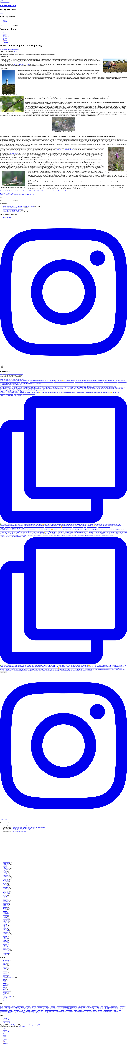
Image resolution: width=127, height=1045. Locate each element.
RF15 (116, 1010)
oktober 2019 (6, 879)
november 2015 (6, 913)
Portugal (5, 988)
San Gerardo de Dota (35, 1011)
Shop (4, 39)
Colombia (5, 967)
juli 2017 (5, 907)
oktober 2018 (6, 891)
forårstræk (113, 1007)
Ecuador (5, 972)
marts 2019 (5, 884)
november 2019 (6, 877)
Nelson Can (120, 1008)
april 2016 (5, 912)
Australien (53, 1006)
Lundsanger (26, 190)
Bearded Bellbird (96, 1006)
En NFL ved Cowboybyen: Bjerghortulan (12, 207)
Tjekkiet (5, 995)
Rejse (4, 35)
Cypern (4, 969)
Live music (98, 1008)
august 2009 (6, 942)
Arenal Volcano (21, 1006)
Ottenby (39, 190)
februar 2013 (6, 930)
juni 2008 (5, 954)
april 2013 (5, 928)
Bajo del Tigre (82, 1006)
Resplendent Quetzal (109, 1010)
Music (110, 1008)
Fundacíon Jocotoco (12, 1008)
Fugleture (5, 38)
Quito (81, 1010)
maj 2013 (5, 927)
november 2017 (6, 903)
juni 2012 (5, 936)
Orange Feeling (17, 1010)
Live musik (105, 1008)
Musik (4, 980)
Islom (62, 1008)
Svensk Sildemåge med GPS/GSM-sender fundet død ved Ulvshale (18, 206)
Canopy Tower (45, 1007)
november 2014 (6, 920)
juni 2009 (5, 944)
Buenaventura (24, 1007)
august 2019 (6, 881)
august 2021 (6, 875)
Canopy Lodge (38, 1007)
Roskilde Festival (20, 1011)
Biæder (12, 190)
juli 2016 (5, 909)
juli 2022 (5, 871)
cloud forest (65, 1007)
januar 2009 (5, 949)
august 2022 (6, 870)
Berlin (103, 1006)
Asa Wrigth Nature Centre (44, 1006)
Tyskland (5, 997)
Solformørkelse (6, 991)
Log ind (5, 1018)
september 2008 (6, 952)
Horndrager (48, 1008)
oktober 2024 (6, 863)
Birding (4, 34)
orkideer (35, 190)
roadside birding (12, 1011)
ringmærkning (3, 1011)
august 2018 (6, 893)
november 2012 (6, 934)
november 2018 (6, 889)
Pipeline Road (69, 1010)
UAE (4, 999)
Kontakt (5, 21)
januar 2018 (5, 901)
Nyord (11, 1010)
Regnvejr (100, 1010)
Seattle (42, 1011)
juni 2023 (5, 866)
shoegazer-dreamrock (50, 1011)
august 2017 (6, 905)
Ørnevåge (45, 1012)
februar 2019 (6, 885)
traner (111, 1011)
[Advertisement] (44, 846)
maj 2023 (5, 867)
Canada (4, 965)
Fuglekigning (3, 1008)
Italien (4, 976)
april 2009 (5, 946)
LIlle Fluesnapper (19, 190)
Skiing (65, 1011)
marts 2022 (5, 874)
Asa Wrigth (35, 1006)
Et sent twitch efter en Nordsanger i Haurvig (13, 209)
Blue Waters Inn (16, 1007)
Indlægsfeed (6, 1019)
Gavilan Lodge (21, 1008)
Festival (107, 1007)
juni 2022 (5, 872)
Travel (116, 1011)
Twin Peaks (13, 1012)
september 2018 (6, 892)
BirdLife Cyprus (115, 1006)
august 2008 (6, 953)
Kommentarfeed (6, 1021)
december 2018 (6, 888)
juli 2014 (5, 923)
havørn (33, 1008)
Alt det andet (6, 36)
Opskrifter (5, 984)
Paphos (63, 1010)
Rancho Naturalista (88, 1010)
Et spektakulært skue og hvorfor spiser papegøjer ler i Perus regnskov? (29, 825)
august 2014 (6, 921)
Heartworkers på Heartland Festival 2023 (12, 211)
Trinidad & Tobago (7, 996)
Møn (4, 981)
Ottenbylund (61, 190)
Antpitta (14, 1006)
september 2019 (6, 880)
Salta (28, 1011)
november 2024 (6, 862)
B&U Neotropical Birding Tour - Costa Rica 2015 (67, 1006)
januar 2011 (5, 941)
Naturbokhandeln (14, 153)
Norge (4, 983)
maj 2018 (5, 897)
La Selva (79, 1008)
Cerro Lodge (58, 1007)
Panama (5, 985)
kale (66, 1008)
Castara (52, 1007)
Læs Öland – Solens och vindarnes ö (65, 149)
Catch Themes (22, 1026)
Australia (5, 963)
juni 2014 (5, 924)
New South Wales (4, 1010)
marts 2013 (5, 929)
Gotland (28, 1008)
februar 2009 (6, 948)
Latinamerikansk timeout (8, 977)
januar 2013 (5, 932)
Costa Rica (5, 968)
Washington (34, 1012)
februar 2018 (6, 900)
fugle (118, 1007)
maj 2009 (5, 945)
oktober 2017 (6, 904)
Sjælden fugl (59, 1011)
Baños (89, 1006)
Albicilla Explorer (8, 5)
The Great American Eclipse (92, 1011)
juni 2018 (5, 896)
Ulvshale (24, 1012)
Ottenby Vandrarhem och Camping (22, 64)
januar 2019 (5, 887)
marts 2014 (5, 925)
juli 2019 (5, 883)
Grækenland (6, 975)
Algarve (2, 1006)
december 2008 (6, 950)
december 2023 (6, 864)
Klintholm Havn (72, 1008)
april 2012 (5, 938)
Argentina (5, 961)
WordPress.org (6, 1022)
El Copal (101, 1007)
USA (4, 1000)
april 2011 (5, 940)
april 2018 (5, 899)
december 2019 (6, 876)
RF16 (120, 1010)
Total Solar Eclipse (104, 1011)
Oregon (24, 1010)
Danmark (5, 971)
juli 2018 (5, 895)
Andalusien (8, 1006)
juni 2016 (5, 911)
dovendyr (90, 1007)
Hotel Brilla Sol (56, 1008)
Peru (4, 987)
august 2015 (6, 915)
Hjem (4, 32)
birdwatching (123, 1006)
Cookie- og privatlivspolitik (33, 1024)
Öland (30, 190)
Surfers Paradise (78, 1011)
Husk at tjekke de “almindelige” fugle (11, 210)
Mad (4, 979)
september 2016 (6, 908)
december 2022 (6, 868)
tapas (84, 1011)
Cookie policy (6, 22)
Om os (4, 20)
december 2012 (6, 933)
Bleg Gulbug (8, 1007)
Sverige (9, 190)
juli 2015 (5, 916)
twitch (19, 1012)
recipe (95, 1010)
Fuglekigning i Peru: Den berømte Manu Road (23, 828)
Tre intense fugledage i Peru (19, 831)
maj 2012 (5, 937)
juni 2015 (5, 917)
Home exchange (40, 1008)
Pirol (66, 190)
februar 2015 (6, 919)
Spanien (5, 992)
